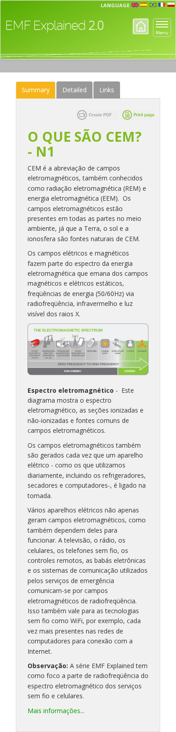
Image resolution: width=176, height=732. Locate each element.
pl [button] (171, 5)
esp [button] (144, 5)
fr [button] (162, 5)
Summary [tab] (36, 89)
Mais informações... (56, 710)
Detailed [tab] (74, 89)
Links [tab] (106, 89)
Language (115, 5)
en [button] (135, 5)
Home (140, 26)
